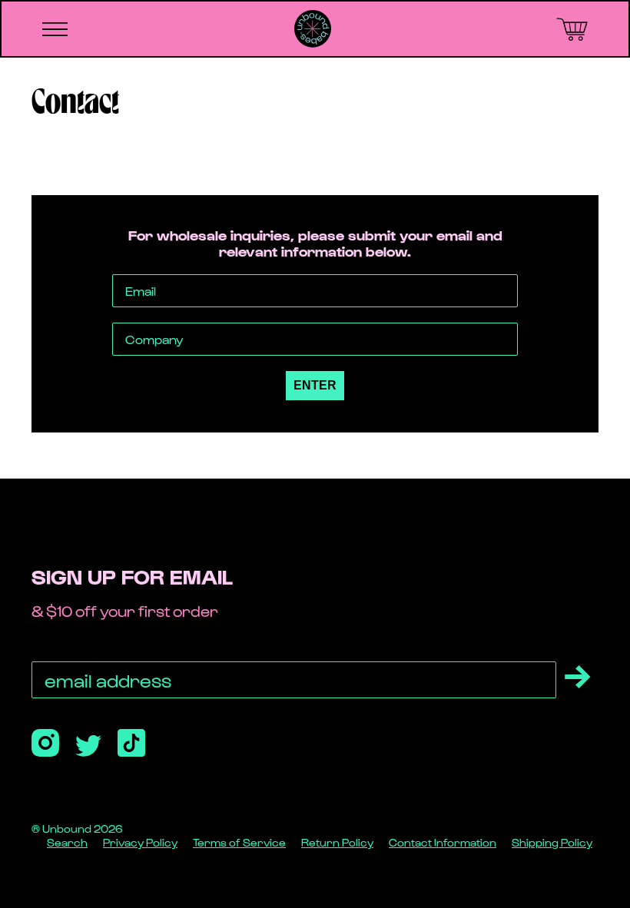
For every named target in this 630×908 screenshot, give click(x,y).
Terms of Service (239, 842)
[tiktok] (131, 743)
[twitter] (88, 746)
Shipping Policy (552, 842)
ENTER (315, 385)
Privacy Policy (140, 842)
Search (67, 842)
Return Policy (337, 842)
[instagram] (45, 743)
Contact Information (442, 842)
